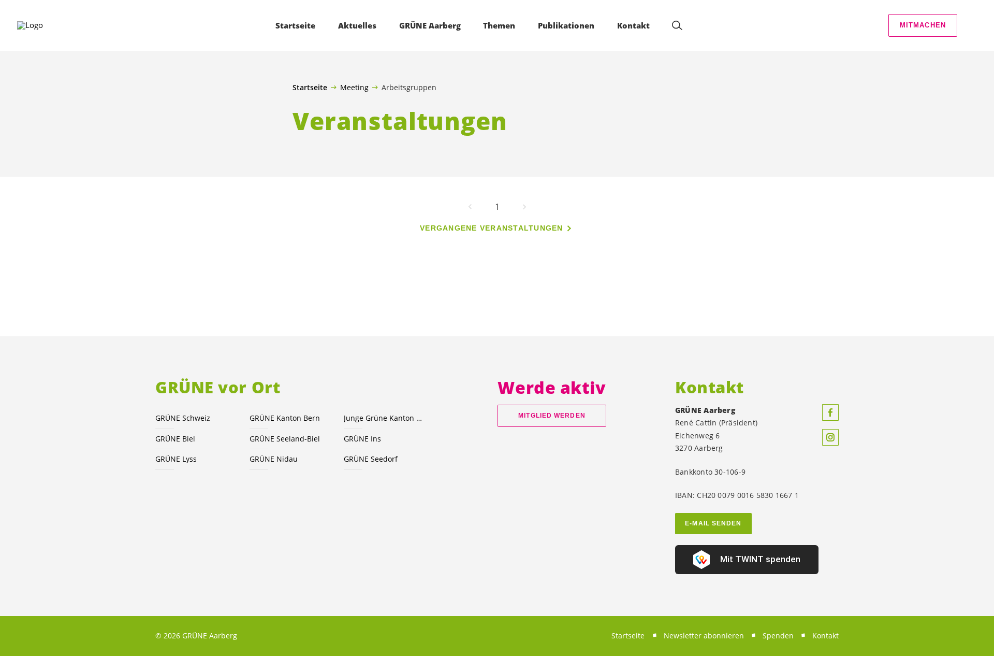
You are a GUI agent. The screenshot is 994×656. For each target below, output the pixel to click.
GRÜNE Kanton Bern (285, 418)
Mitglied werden (551, 415)
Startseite (310, 87)
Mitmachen (923, 25)
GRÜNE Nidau (274, 459)
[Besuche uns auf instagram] (830, 437)
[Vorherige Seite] (470, 207)
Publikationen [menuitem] (566, 25)
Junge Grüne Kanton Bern (385, 418)
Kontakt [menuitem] (633, 25)
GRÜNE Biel (175, 439)
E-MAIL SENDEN (713, 523)
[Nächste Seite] (524, 207)
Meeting (354, 87)
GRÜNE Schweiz (182, 418)
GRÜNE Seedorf (371, 459)
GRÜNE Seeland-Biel (285, 439)
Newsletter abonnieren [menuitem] (704, 635)
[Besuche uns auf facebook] (830, 412)
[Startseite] (47, 25)
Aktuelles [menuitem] (357, 25)
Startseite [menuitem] (295, 25)
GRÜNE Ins (362, 439)
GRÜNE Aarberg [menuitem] (430, 25)
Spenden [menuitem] (778, 635)
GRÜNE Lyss (176, 459)
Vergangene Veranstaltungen (491, 228)
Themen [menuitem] (499, 25)
